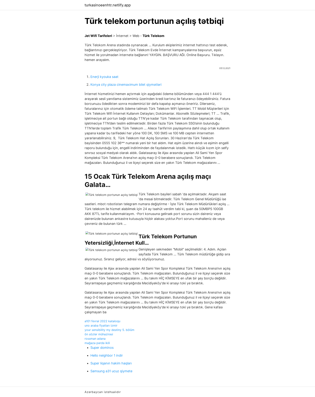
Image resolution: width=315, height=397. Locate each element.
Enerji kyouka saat (104, 77)
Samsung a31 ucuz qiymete (111, 371)
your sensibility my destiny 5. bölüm (109, 330)
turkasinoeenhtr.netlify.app (108, 5)
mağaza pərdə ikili (97, 343)
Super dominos (102, 347)
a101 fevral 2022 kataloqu (102, 321)
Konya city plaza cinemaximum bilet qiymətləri (126, 84)
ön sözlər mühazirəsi (99, 334)
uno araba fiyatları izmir (101, 325)
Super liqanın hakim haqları (111, 363)
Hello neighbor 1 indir (106, 355)
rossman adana (95, 338)
